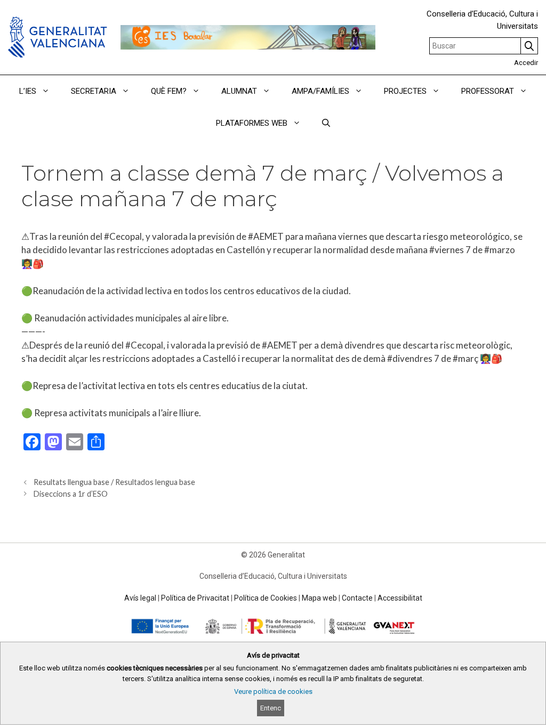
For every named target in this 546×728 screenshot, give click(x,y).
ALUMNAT (239, 91)
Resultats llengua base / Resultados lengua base (114, 482)
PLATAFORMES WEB (251, 123)
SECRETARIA (93, 91)
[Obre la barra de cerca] (326, 123)
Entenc (270, 708)
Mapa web (319, 598)
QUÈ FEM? (169, 91)
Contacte (357, 598)
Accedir (526, 63)
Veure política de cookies (273, 691)
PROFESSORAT (487, 91)
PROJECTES (405, 91)
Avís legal (140, 598)
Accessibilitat (400, 598)
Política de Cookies (265, 598)
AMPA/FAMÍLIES (320, 91)
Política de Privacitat (195, 598)
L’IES (27, 91)
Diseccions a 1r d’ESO (71, 493)
